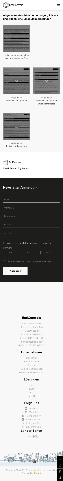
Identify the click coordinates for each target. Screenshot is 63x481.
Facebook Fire (33, 415)
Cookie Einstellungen (31, 368)
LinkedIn (33, 408)
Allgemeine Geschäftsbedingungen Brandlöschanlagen (46, 100)
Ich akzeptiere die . (30, 261)
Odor (47, 252)
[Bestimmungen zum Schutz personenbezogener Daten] (16, 38)
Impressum (31, 357)
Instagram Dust (33, 426)
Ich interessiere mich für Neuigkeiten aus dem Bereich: (27, 245)
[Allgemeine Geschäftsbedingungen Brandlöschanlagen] (46, 80)
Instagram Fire (33, 423)
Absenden (15, 270)
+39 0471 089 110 (34, 338)
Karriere (32, 365)
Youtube (33, 412)
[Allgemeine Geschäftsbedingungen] (16, 80)
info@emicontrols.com (31, 341)
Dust (10, 252)
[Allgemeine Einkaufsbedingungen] (16, 126)
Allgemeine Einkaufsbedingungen (16, 144)
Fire (28, 252)
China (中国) (31, 436)
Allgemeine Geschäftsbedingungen (17, 99)
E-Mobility (31, 396)
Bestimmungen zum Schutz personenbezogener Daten (16, 57)
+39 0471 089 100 (33, 334)
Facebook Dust (33, 419)
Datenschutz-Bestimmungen (38, 261)
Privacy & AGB (31, 361)
